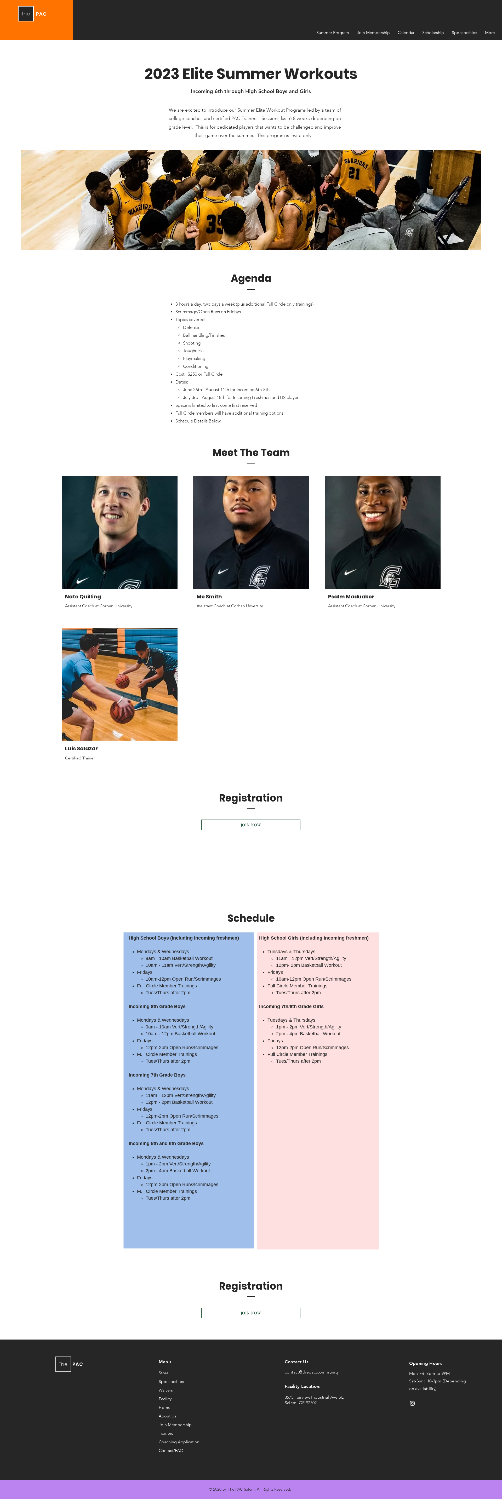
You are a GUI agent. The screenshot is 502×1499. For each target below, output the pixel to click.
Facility (165, 1398)
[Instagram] (412, 1403)
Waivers (166, 1390)
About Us (167, 1416)
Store (164, 1372)
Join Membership (175, 1424)
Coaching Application (179, 1441)
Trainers (166, 1433)
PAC (77, 1364)
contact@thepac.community (312, 1372)
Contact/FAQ (171, 1450)
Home (164, 1407)
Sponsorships (171, 1381)
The (25, 13)
